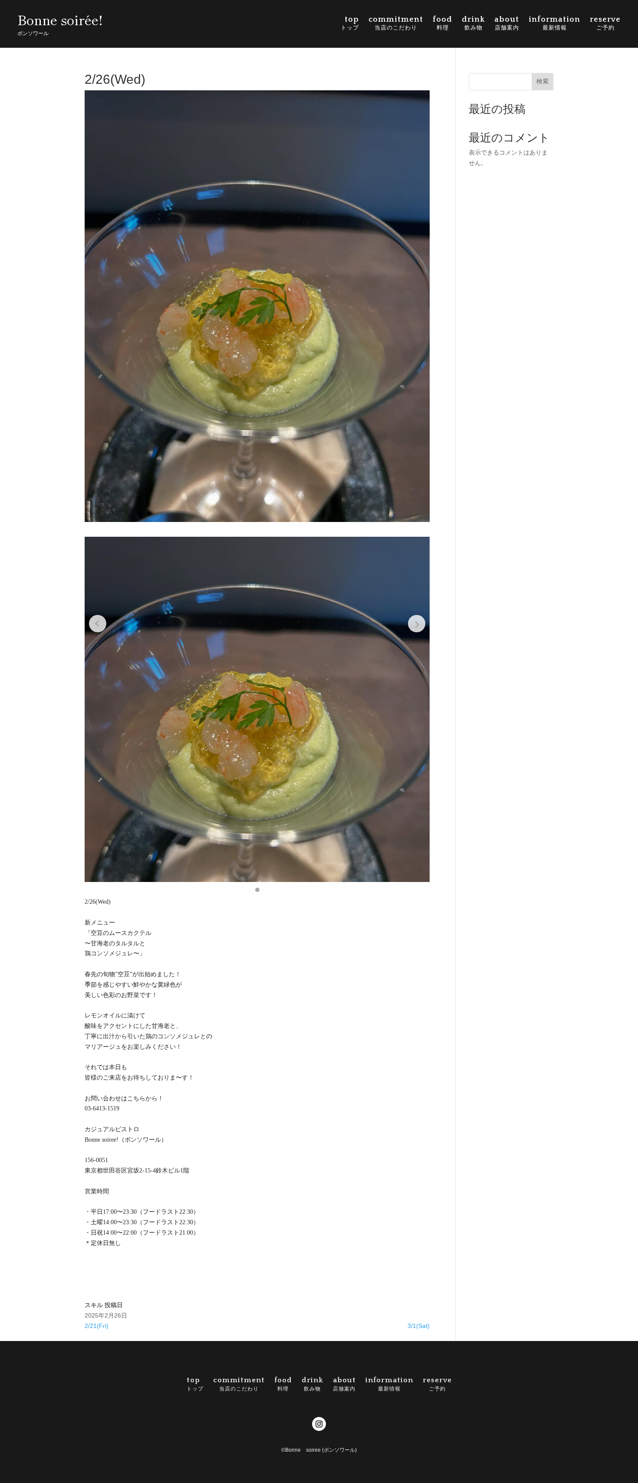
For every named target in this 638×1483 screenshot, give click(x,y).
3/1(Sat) (419, 1325)
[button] (257, 890)
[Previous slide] (97, 623)
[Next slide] (416, 623)
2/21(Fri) (97, 1325)
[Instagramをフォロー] (319, 1424)
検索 (542, 81)
